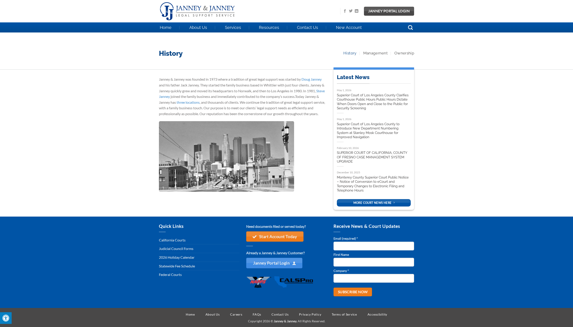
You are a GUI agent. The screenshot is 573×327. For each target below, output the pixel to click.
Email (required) (346, 238)
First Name (341, 254)
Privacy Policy (310, 314)
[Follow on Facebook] (345, 11)
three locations (188, 102)
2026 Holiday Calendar (177, 257)
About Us (198, 27)
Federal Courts (170, 274)
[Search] (410, 27)
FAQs (257, 314)
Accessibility (377, 314)
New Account (349, 27)
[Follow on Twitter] (351, 11)
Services (233, 27)
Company (341, 271)
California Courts (172, 240)
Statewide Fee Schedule (177, 266)
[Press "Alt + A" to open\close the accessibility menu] (6, 318)
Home (165, 27)
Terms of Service (344, 314)
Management (375, 53)
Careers (236, 314)
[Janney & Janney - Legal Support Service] (200, 11)
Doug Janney (311, 79)
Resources (269, 27)
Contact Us (307, 27)
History (349, 53)
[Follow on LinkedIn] (356, 11)
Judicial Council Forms (176, 248)
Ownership (404, 53)
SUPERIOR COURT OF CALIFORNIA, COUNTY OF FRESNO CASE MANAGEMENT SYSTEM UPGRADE (372, 157)
